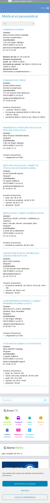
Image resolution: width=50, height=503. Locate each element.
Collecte (7, 434)
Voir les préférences (25, 497)
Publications (18, 434)
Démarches (7, 422)
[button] (43, 8)
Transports (18, 422)
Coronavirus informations (29, 435)
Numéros (41, 422)
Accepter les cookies (25, 484)
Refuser (25, 490)
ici (30, 71)
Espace (29, 422)
